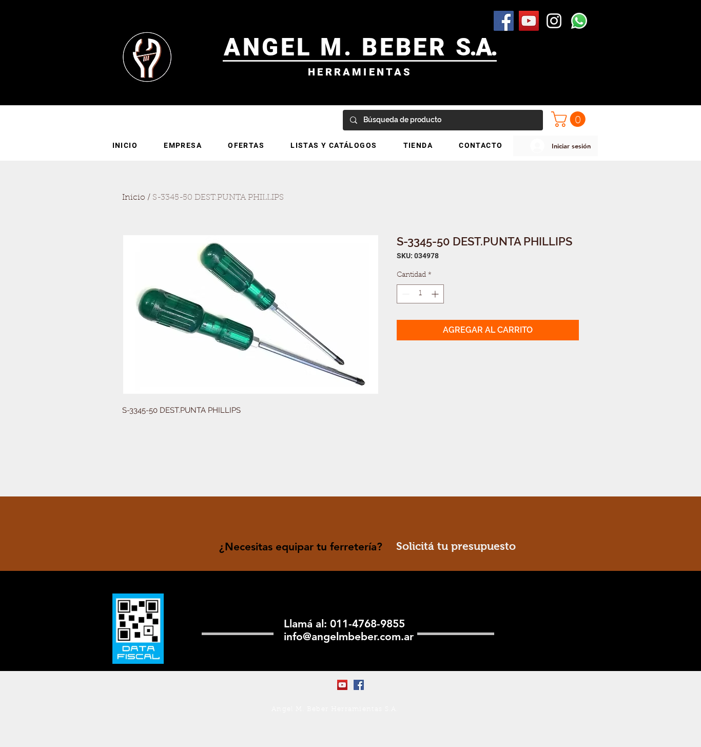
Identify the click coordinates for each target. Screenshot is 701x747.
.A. (483, 47)
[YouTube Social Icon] (529, 21)
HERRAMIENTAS (360, 72)
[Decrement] (404, 294)
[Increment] (436, 294)
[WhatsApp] (579, 21)
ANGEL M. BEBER (340, 47)
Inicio (133, 198)
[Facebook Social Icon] (504, 21)
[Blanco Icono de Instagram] (554, 21)
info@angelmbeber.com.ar (349, 636)
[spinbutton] (420, 294)
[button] (570, 119)
